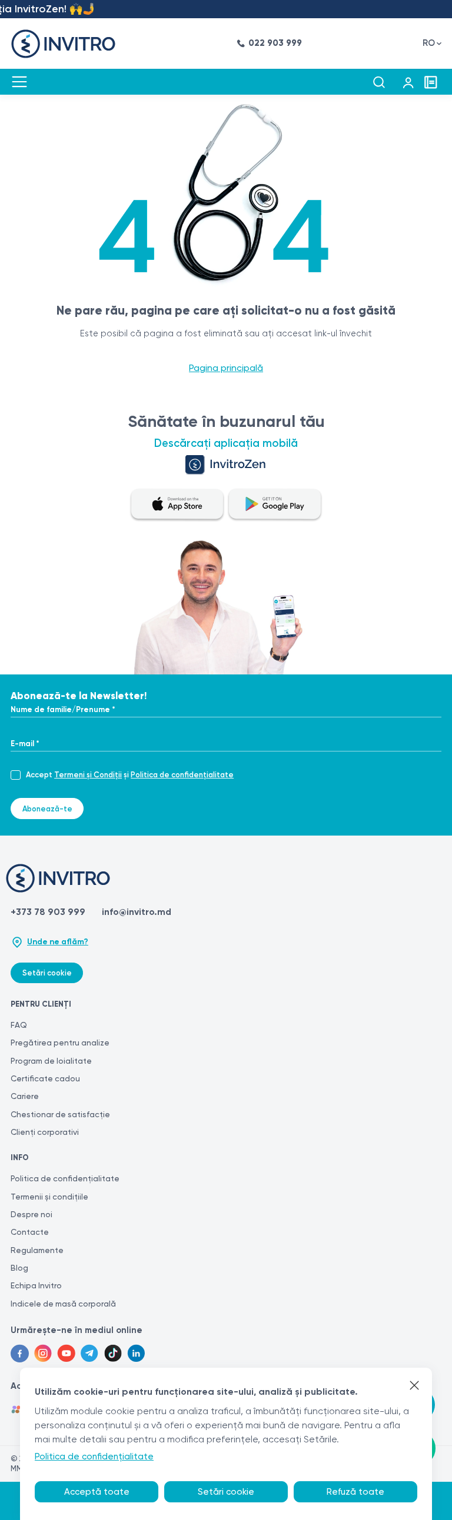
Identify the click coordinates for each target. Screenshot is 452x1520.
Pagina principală (226, 367)
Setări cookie (47, 972)
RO (429, 43)
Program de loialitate (51, 1060)
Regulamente (37, 1250)
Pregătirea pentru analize (60, 1042)
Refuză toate (355, 1491)
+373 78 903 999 (48, 911)
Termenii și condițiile (49, 1196)
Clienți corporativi (45, 1132)
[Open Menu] (19, 82)
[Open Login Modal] (408, 82)
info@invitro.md (136, 911)
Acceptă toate (96, 1491)
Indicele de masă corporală (63, 1303)
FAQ (19, 1025)
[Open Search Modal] (378, 82)
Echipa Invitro (36, 1285)
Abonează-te (47, 808)
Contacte (30, 1232)
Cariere (25, 1096)
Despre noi (31, 1214)
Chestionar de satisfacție (60, 1114)
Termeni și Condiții (88, 774)
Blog (19, 1267)
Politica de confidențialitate (182, 774)
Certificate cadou (45, 1078)
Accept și (130, 774)
